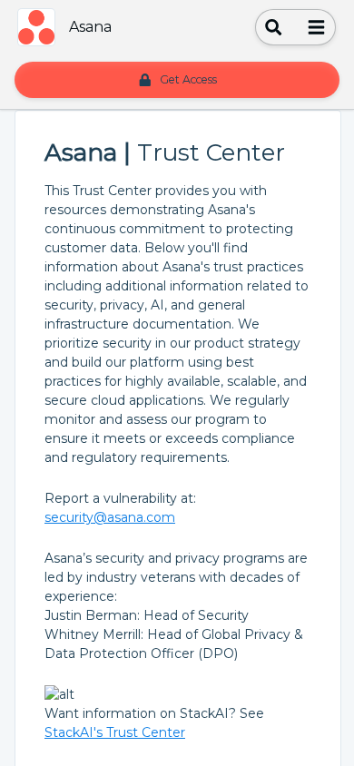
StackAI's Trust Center (114, 732)
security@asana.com (109, 517)
